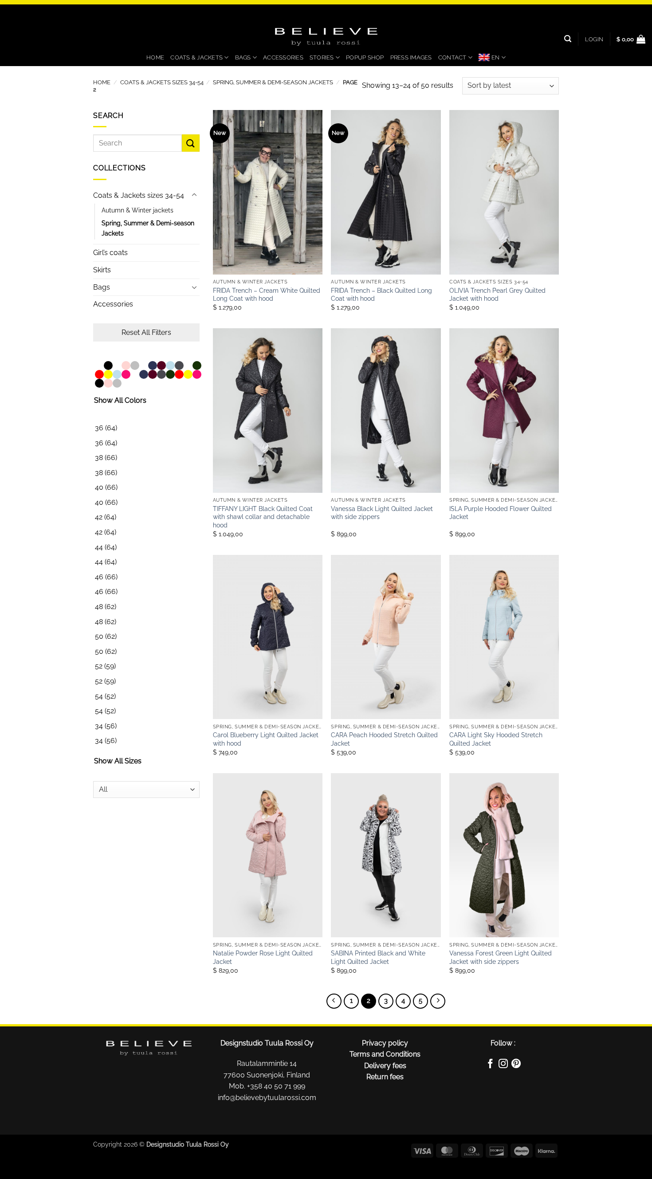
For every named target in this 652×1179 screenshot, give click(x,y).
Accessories (283, 57)
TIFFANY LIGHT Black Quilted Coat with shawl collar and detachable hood (263, 517)
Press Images (411, 57)
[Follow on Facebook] (490, 1065)
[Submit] (191, 143)
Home (155, 57)
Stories (322, 57)
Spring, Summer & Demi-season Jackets (273, 82)
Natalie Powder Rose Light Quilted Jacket (263, 957)
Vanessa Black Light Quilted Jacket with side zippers (382, 513)
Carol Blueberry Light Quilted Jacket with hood (265, 739)
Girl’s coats (110, 252)
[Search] (567, 38)
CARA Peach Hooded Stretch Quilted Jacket (384, 739)
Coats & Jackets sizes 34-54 (162, 82)
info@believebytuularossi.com (267, 1097)
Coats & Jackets (196, 57)
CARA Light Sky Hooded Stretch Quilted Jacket (495, 739)
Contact (452, 57)
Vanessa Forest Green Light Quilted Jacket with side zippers (500, 957)
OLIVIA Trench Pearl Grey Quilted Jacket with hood (497, 295)
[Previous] (334, 1001)
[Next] (437, 1001)
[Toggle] (194, 195)
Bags (243, 57)
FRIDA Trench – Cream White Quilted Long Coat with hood (266, 295)
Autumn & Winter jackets (137, 210)
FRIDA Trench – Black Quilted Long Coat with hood (381, 295)
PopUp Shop (365, 57)
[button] (594, 39)
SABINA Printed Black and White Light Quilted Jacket (378, 957)
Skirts (102, 270)
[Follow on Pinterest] (516, 1065)
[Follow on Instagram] (503, 1065)
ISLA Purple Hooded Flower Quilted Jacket (500, 513)
